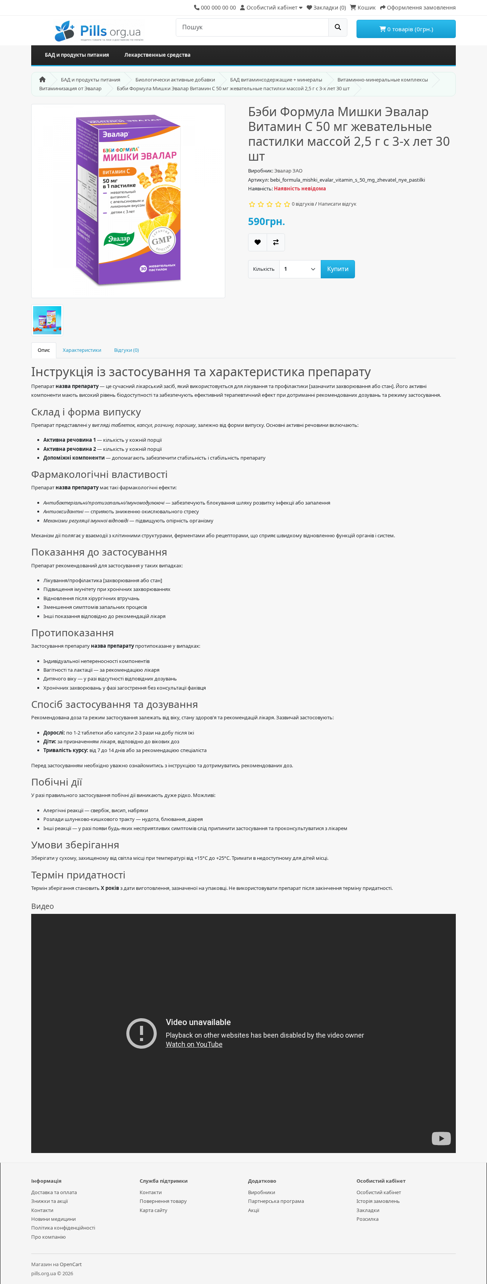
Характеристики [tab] (82, 350)
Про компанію (48, 1236)
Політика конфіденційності (63, 1227)
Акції (253, 1210)
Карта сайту (153, 1210)
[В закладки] (257, 242)
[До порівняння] (276, 242)
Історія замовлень (378, 1201)
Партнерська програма (276, 1201)
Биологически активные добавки (175, 79)
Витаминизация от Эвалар (70, 88)
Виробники (261, 1192)
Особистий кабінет (378, 1192)
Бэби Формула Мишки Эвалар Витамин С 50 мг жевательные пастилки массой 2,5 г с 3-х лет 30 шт (233, 88)
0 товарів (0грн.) (409, 29)
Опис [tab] (44, 350)
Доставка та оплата (54, 1192)
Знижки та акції (49, 1201)
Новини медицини (53, 1218)
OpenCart (71, 1264)
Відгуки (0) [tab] (126, 350)
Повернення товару (163, 1201)
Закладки (367, 1210)
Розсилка (367, 1218)
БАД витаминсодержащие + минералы (276, 79)
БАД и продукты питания (77, 54)
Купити (338, 269)
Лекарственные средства (157, 54)
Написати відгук (337, 203)
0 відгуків (303, 203)
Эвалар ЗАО (288, 170)
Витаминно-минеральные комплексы (382, 79)
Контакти (42, 1210)
